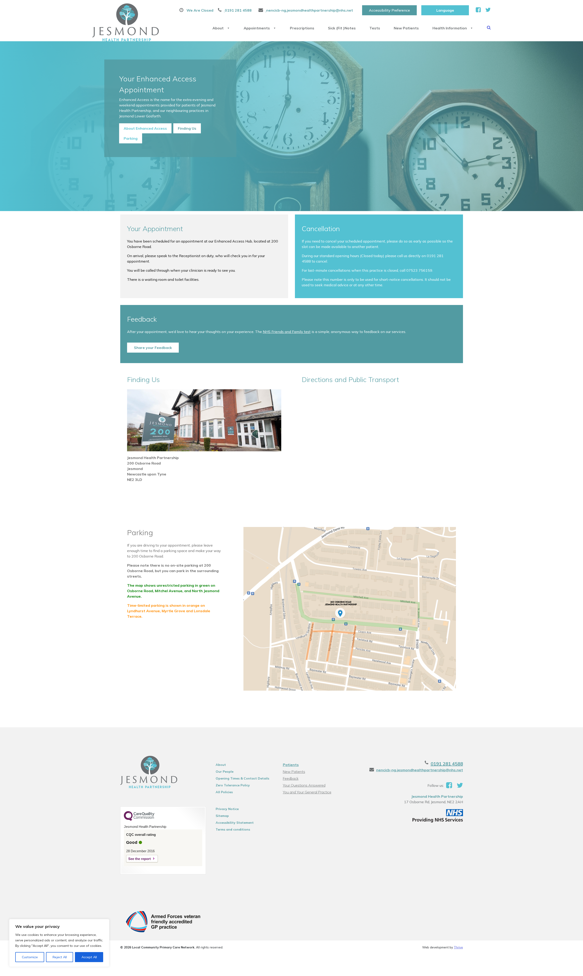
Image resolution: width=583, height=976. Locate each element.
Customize (30, 957)
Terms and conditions (233, 829)
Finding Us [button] (187, 128)
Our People (224, 771)
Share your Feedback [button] (153, 347)
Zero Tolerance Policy (233, 785)
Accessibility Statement (235, 823)
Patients (291, 764)
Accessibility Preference (389, 10)
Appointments (257, 28)
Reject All (60, 957)
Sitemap (222, 816)
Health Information (449, 28)
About (218, 28)
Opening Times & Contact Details (242, 778)
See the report (139, 859)
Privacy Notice (227, 809)
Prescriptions (302, 28)
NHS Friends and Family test (287, 331)
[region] (59, 943)
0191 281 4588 (447, 764)
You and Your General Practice (307, 792)
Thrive (458, 947)
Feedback (291, 778)
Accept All (89, 957)
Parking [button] (131, 138)
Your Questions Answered (304, 785)
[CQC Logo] (139, 819)
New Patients (406, 28)
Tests (374, 28)
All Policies (224, 792)
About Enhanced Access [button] (145, 128)
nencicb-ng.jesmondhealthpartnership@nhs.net (419, 770)
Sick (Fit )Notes (342, 28)
